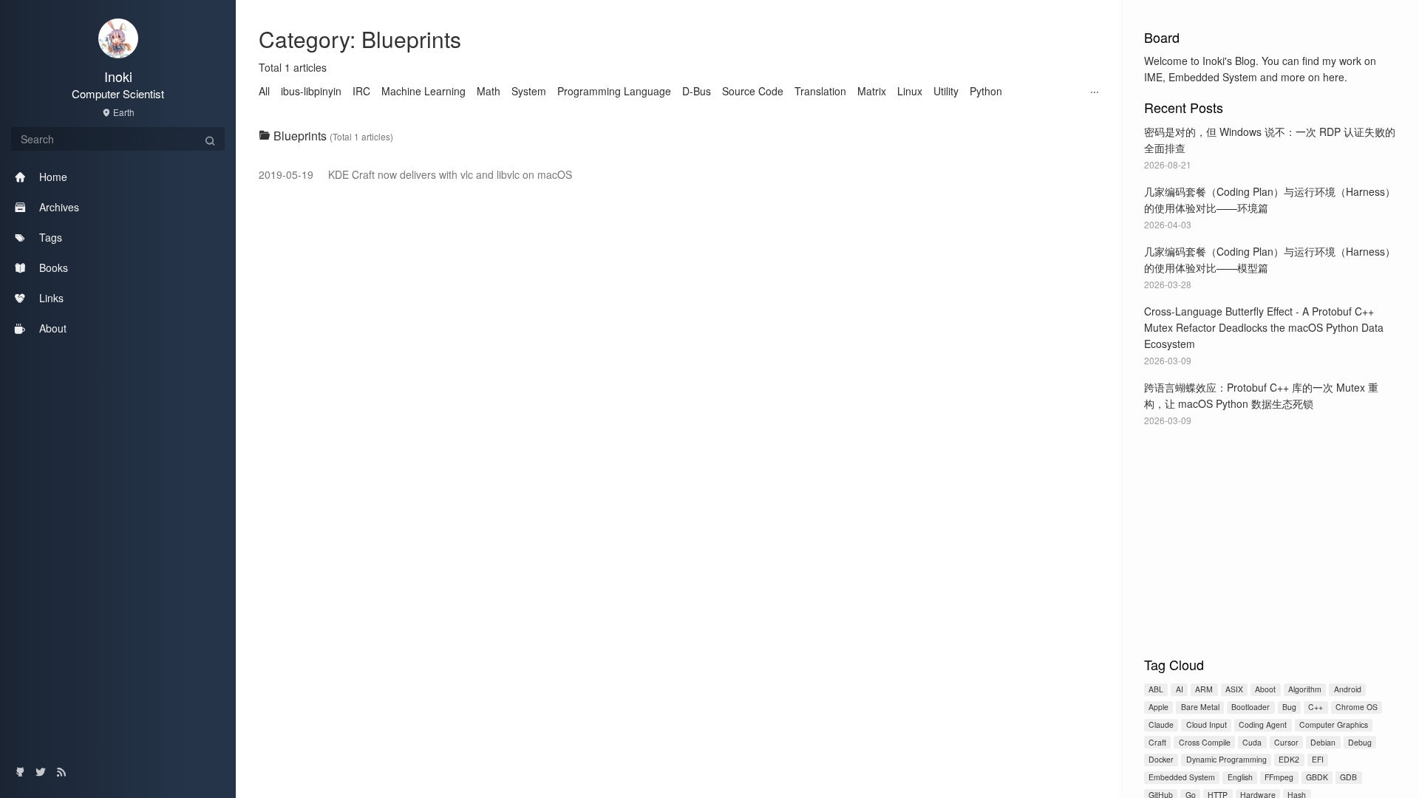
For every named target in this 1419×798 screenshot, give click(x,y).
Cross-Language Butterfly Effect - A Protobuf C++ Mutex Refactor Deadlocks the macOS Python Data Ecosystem (1264, 327)
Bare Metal (1200, 706)
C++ (1315, 706)
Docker (1161, 759)
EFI (1318, 759)
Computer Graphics (1333, 724)
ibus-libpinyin (311, 90)
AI (1179, 689)
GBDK (1317, 776)
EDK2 (1289, 759)
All (264, 90)
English (1240, 776)
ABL (1156, 689)
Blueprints (300, 135)
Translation (820, 90)
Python (986, 90)
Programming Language (614, 90)
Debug (1360, 742)
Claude (1161, 724)
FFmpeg (1279, 776)
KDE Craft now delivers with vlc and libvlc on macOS (415, 174)
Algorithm (1304, 689)
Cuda (1252, 742)
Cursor (1286, 742)
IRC (361, 90)
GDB (1348, 776)
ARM (1204, 689)
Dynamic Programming (1226, 759)
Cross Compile (1205, 742)
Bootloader (1250, 706)
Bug (1289, 706)
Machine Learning (423, 90)
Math (488, 90)
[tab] (679, 136)
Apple (1158, 706)
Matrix (871, 90)
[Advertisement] (1270, 538)
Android (1347, 689)
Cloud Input (1206, 724)
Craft (1157, 742)
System (528, 90)
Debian (1322, 742)
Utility (946, 90)
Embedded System (1182, 776)
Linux (909, 90)
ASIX (1234, 689)
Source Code (752, 90)
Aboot (1265, 689)
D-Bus (696, 90)
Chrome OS (1356, 706)
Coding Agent (1263, 724)
